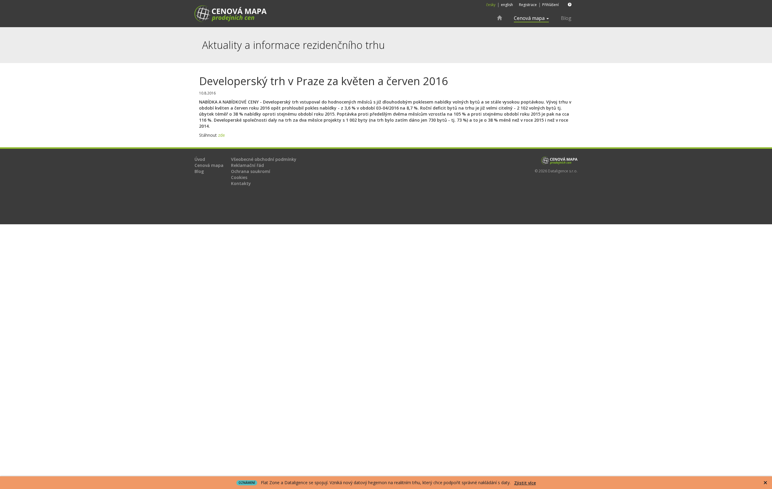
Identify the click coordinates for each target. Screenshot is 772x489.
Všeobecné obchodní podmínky (263, 159)
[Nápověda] (568, 4)
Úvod (200, 159)
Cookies (239, 177)
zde (221, 135)
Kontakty (241, 183)
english (507, 4)
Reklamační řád (247, 165)
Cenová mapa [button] (530, 18)
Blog (566, 18)
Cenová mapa (209, 165)
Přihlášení (550, 4)
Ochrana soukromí (250, 171)
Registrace (528, 4)
